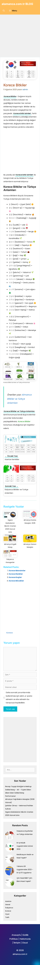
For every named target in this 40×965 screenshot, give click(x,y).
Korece (9, 632)
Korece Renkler (16, 574)
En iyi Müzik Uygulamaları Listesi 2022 (25, 846)
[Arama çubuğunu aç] (4, 10)
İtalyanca (9, 907)
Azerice (8, 901)
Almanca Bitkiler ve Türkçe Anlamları (19, 398)
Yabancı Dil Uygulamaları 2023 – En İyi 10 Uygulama (25, 869)
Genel (7, 904)
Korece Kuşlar (15, 577)
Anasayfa (16, 935)
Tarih (7, 917)
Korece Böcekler (16, 580)
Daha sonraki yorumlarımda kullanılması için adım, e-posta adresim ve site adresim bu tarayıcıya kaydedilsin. (19, 697)
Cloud (25, 942)
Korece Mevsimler (17, 570)
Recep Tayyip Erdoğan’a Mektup (18, 786)
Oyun (7, 914)
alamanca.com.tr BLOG (17, 4)
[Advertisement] (20, 36)
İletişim (17, 942)
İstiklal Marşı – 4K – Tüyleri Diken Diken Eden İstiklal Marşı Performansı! (18, 792)
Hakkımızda (25, 939)
